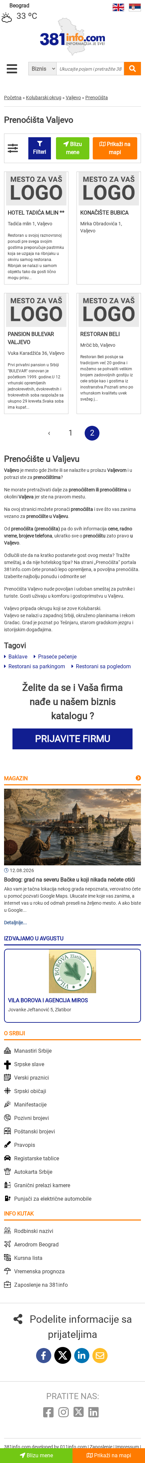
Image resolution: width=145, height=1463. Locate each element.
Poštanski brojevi (34, 1131)
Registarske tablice (36, 1158)
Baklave (17, 656)
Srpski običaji (30, 1091)
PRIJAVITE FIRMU (72, 738)
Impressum (127, 1447)
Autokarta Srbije (33, 1172)
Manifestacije (30, 1104)
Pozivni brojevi (31, 1118)
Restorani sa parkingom (36, 666)
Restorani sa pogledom (103, 666)
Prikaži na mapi (112, 1455)
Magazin (16, 778)
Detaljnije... (15, 922)
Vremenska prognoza (39, 1271)
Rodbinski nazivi (33, 1231)
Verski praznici (31, 1078)
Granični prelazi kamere (42, 1185)
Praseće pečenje (57, 656)
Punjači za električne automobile (52, 1199)
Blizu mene (39, 1455)
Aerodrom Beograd (36, 1244)
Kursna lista (28, 1258)
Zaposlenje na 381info (41, 1285)
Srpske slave (29, 1064)
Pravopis (24, 1145)
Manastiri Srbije (33, 1051)
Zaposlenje (101, 1447)
